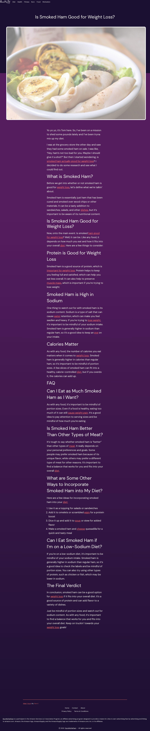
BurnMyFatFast (8, 719)
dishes (84, 210)
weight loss (63, 187)
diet (62, 245)
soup (78, 520)
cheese (81, 528)
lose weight (94, 320)
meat (72, 446)
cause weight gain (78, 412)
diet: (65, 502)
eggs (87, 512)
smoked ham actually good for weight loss (70, 161)
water (57, 316)
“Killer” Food (27, 703)
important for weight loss (61, 270)
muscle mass (54, 283)
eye (96, 332)
